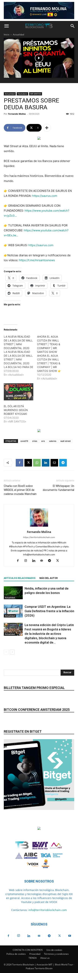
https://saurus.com (44, 196)
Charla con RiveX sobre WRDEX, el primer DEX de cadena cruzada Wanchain (20, 490)
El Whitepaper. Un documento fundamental (58, 488)
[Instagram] (27, 561)
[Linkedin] (45, 463)
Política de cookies (16, 954)
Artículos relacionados (19, 578)
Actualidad (18, 34)
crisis (34, 441)
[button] (6, 26)
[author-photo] (39, 526)
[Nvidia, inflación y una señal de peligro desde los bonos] (13, 592)
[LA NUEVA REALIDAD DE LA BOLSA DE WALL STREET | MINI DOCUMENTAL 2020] (20, 356)
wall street (65, 441)
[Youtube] (69, 936)
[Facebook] (19, 463)
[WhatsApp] (37, 463)
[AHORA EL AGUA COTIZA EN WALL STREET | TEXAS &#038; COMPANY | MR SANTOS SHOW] (53, 357)
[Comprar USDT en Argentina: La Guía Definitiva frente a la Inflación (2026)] (13, 611)
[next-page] (12, 652)
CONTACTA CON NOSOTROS (28, 950)
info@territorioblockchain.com (47, 910)
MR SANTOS (35, 93)
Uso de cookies (54, 950)
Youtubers (22, 93)
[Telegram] (63, 463)
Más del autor (48, 578)
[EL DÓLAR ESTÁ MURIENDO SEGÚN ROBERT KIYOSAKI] (18, 391)
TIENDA (33, 958)
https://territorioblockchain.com (39, 537)
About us (45, 958)
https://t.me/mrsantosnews (37, 260)
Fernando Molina (17, 113)
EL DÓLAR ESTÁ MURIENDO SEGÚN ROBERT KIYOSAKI (16, 410)
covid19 (24, 441)
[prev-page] (6, 652)
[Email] (54, 463)
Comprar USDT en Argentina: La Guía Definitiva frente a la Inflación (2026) (49, 611)
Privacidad (34, 954)
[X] (28, 463)
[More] (47, 128)
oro (43, 441)
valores (52, 441)
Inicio (6, 34)
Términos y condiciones (56, 954)
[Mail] (43, 561)
